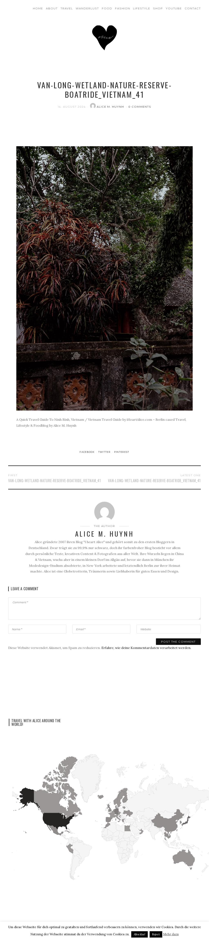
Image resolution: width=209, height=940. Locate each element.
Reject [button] (156, 934)
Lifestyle (141, 8)
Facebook (87, 452)
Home (38, 8)
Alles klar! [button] (139, 934)
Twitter (104, 452)
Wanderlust (87, 8)
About (52, 8)
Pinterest (121, 452)
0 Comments (139, 106)
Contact (193, 8)
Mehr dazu (171, 934)
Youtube (174, 8)
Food (107, 8)
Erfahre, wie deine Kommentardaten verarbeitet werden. (146, 648)
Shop (158, 8)
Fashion (122, 8)
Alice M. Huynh (111, 106)
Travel (67, 8)
